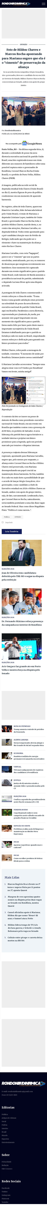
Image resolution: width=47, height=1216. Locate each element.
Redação (5, 1165)
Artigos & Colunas (9, 1118)
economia (18, 753)
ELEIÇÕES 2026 (8, 569)
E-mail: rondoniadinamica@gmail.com (17, 1091)
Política (7, 517)
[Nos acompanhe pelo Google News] (23, 143)
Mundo (5, 1135)
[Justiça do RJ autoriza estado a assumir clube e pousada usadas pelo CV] (7, 782)
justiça (17, 780)
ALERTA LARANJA (21, 740)
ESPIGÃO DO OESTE (22, 826)
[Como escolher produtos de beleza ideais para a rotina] (7, 857)
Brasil (4, 1132)
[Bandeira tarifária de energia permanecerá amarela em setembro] (7, 755)
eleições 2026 (20, 796)
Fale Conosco (7, 1169)
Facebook (5, 1188)
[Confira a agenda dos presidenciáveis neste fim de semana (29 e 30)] (7, 799)
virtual (17, 767)
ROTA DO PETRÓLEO (22, 726)
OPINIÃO (17, 517)
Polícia (4, 1125)
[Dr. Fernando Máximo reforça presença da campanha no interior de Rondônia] (23, 601)
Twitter (5, 1192)
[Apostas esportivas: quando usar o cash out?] (7, 844)
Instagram (6, 1195)
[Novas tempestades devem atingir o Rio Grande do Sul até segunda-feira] (7, 742)
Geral (4, 1121)
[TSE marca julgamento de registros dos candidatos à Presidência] (7, 769)
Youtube (5, 1202)
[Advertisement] (23, 984)
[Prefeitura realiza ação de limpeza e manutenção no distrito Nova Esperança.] (7, 828)
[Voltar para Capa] (23, 1084)
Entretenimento (8, 1142)
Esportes (5, 1139)
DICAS (16, 842)
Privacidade (6, 1162)
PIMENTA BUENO (21, 810)
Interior (5, 1128)
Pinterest (5, 1199)
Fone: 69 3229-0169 (9, 1095)
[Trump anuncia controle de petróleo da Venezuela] (7, 728)
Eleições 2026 (8, 617)
